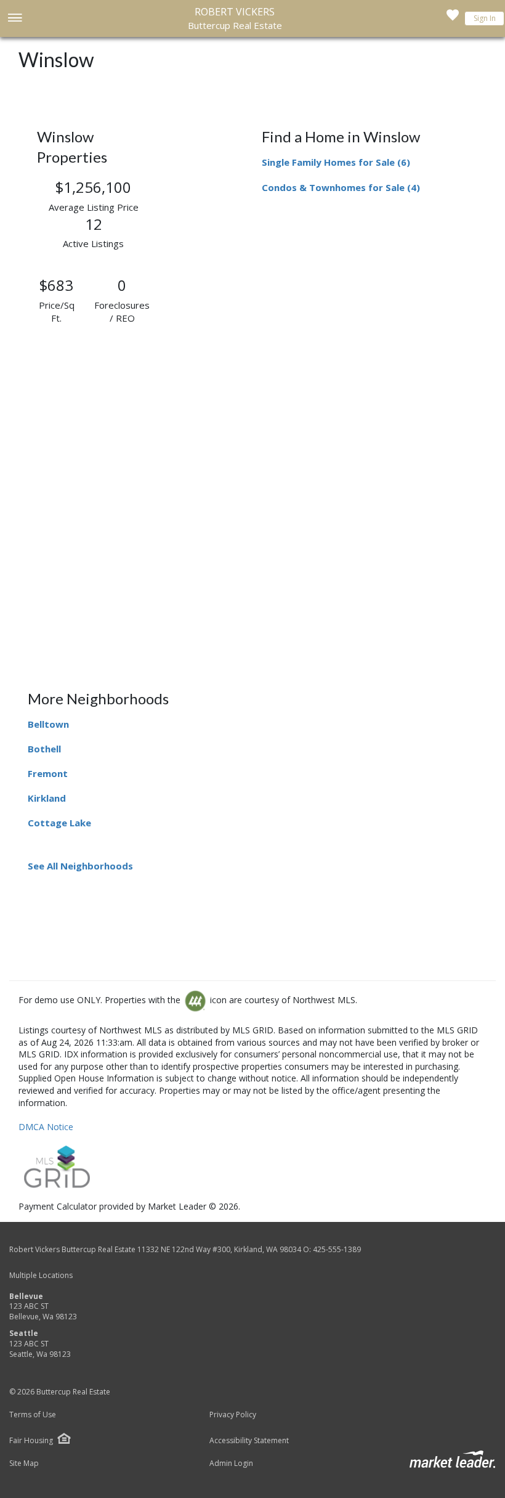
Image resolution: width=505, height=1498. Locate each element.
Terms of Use (32, 1415)
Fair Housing (31, 1440)
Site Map (24, 1463)
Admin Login (231, 1463)
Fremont (48, 773)
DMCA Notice (45, 1127)
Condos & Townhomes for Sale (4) (341, 187)
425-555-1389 (337, 1249)
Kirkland (47, 798)
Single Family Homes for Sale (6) (336, 162)
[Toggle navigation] (14, 19)
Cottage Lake (59, 822)
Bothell (44, 749)
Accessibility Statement (249, 1441)
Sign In (485, 18)
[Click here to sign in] (452, 18)
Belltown (48, 724)
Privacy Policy (232, 1415)
